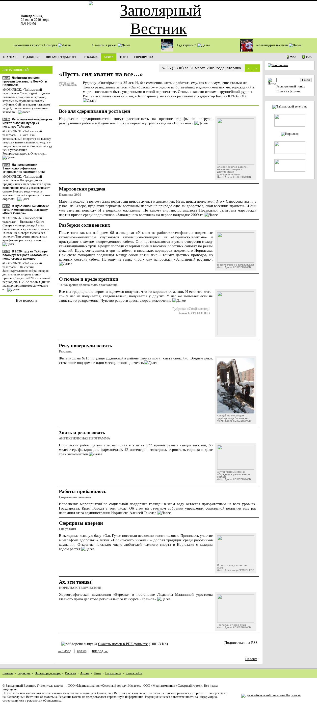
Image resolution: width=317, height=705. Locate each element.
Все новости (26, 300)
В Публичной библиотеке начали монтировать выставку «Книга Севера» (25, 209)
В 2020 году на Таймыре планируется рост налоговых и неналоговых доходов (25, 255)
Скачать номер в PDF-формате (123, 644)
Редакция (24, 673)
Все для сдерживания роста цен (94, 111)
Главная (7, 673)
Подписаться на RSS (241, 642)
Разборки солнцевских (84, 225)
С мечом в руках (105, 45)
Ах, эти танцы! (76, 582)
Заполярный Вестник (20, 685)
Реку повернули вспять (85, 345)
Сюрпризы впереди (81, 523)
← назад (64, 651)
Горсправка (113, 673)
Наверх (251, 659)
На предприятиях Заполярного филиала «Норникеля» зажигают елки (23, 168)
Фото (97, 673)
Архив (84, 673)
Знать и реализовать (82, 432)
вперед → (100, 651)
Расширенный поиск (290, 86)
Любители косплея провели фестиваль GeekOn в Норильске (24, 81)
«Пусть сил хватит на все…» (101, 74)
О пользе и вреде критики (88, 279)
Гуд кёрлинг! (187, 45)
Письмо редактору (48, 673)
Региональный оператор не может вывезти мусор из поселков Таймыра (27, 123)
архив (81, 651)
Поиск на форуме (288, 91)
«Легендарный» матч (272, 45)
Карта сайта (134, 673)
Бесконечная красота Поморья (35, 45)
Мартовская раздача (82, 188)
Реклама (70, 673)
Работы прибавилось (82, 491)
